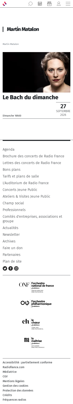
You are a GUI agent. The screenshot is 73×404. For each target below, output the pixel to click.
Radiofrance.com (13, 367)
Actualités (10, 228)
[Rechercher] (30, 3)
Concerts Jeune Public (20, 190)
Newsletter (11, 234)
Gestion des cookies (15, 385)
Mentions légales (13, 381)
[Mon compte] (58, 3)
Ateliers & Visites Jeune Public (26, 196)
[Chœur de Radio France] (36, 323)
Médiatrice (10, 371)
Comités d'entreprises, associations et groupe (32, 218)
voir (36, 85)
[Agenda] (40, 3)
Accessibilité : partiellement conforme (27, 362)
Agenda (9, 149)
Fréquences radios (14, 399)
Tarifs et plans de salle (21, 176)
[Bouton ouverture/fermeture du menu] (68, 3)
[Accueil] (4, 4)
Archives (9, 241)
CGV (5, 376)
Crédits (7, 395)
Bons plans (11, 169)
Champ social (13, 203)
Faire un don (13, 248)
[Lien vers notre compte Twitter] (5, 268)
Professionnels (14, 210)
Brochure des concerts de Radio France (33, 156)
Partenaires (11, 254)
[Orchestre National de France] (36, 286)
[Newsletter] (49, 3)
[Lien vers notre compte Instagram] (16, 268)
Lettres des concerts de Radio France (32, 163)
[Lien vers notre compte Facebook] (11, 268)
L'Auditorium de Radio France (26, 183)
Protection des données (18, 390)
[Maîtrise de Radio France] (36, 342)
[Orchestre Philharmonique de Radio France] (36, 305)
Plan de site (12, 261)
